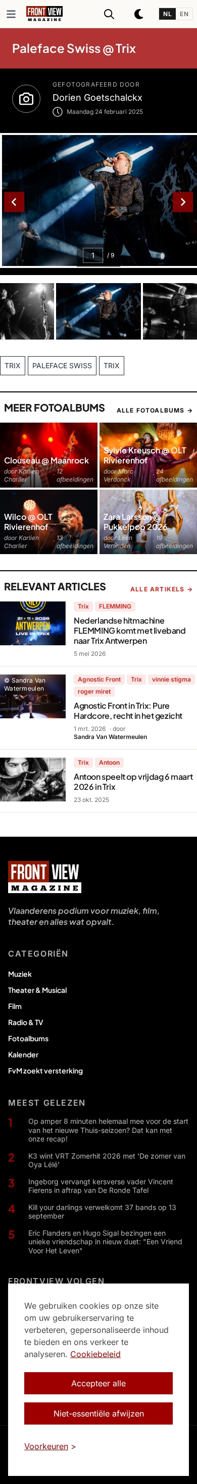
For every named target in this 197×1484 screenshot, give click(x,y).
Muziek (20, 973)
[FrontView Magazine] (44, 877)
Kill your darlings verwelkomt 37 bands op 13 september (102, 1212)
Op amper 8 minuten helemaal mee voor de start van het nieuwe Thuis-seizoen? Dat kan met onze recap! (108, 1130)
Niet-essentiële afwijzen (99, 1413)
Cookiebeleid (95, 1354)
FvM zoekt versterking (45, 1070)
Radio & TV (25, 1022)
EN (184, 14)
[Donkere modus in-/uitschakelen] (139, 14)
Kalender (23, 1054)
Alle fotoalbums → (155, 410)
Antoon (109, 762)
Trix (83, 606)
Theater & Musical (37, 989)
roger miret (94, 691)
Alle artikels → (161, 589)
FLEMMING (115, 606)
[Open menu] (11, 14)
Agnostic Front (99, 679)
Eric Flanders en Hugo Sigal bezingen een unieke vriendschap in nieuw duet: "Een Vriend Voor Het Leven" (105, 1242)
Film (15, 1005)
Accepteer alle (98, 1383)
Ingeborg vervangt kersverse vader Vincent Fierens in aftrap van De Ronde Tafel (100, 1186)
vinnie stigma (171, 679)
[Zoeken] (109, 14)
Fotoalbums (28, 1038)
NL (167, 14)
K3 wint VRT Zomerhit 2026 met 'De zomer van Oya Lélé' (106, 1160)
